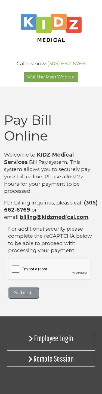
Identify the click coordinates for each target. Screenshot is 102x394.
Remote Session (53, 358)
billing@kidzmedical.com (54, 217)
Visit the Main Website (51, 77)
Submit (23, 292)
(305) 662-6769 (66, 63)
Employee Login (53, 338)
